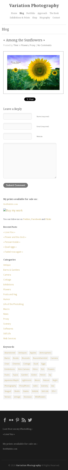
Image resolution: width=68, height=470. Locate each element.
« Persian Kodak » (11, 242)
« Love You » (9, 232)
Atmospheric (45, 353)
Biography (45, 17)
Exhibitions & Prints (20, 17)
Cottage (7, 279)
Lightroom (26, 380)
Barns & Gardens (11, 270)
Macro (6, 309)
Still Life (7, 333)
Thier (15, 45)
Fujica (15, 375)
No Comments (44, 45)
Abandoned (10, 353)
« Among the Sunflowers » (24, 40)
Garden (24, 375)
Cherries (16, 364)
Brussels (26, 358)
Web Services (9, 338)
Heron (43, 375)
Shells (17, 391)
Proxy (32, 45)
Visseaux (28, 397)
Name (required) (43, 116)
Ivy (50, 375)
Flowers (25, 45)
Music (37, 380)
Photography (10, 386)
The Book (54, 13)
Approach (42, 13)
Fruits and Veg (10, 294)
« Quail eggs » (10, 247)
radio (35, 386)
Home (14, 13)
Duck (36, 364)
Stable (26, 391)
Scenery (7, 324)
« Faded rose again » (13, 252)
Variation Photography (34, 5)
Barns (7, 358)
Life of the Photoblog (13, 304)
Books (16, 358)
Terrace (8, 397)
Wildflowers (40, 397)
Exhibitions (8, 284)
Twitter (26, 219)
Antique (6, 265)
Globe (34, 375)
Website (40, 136)
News (5, 314)
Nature (46, 380)
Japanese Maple (12, 380)
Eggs (43, 364)
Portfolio (30, 13)
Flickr (48, 219)
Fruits (7, 375)
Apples (33, 353)
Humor (6, 299)
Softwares (8, 329)
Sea (52, 386)
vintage (17, 397)
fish (42, 369)
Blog (22, 13)
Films (35, 369)
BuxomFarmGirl (40, 358)
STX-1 (54, 391)
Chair (7, 364)
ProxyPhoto (24, 386)
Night (55, 380)
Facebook (36, 219)
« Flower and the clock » (14, 237)
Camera (7, 275)
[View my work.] (32, 210)
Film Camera (23, 369)
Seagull (8, 391)
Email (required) (43, 126)
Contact (56, 17)
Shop (34, 17)
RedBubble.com (10, 204)
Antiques (22, 353)
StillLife (35, 391)
